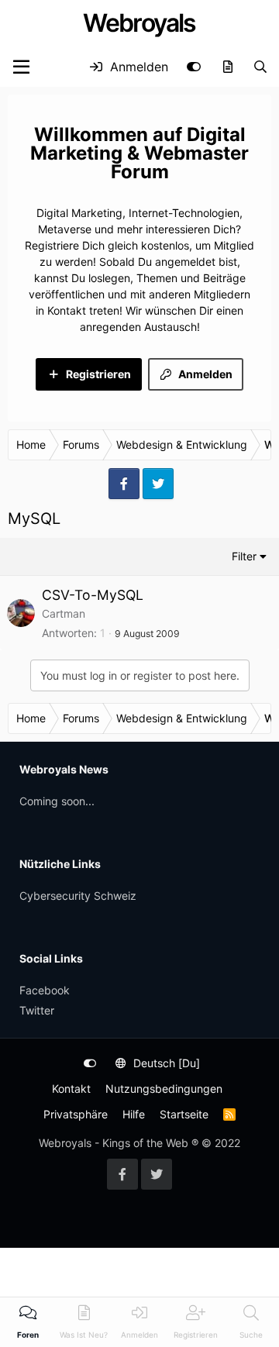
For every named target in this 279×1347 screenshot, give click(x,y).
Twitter (36, 1010)
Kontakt (71, 1088)
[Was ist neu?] (227, 66)
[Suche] (260, 66)
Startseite (184, 1114)
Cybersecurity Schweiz (77, 895)
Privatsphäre (75, 1114)
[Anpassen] (193, 66)
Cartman (63, 613)
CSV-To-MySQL (92, 595)
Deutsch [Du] (165, 1063)
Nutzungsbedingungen (163, 1088)
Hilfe (133, 1114)
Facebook (44, 990)
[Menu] (21, 67)
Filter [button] (244, 556)
